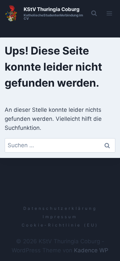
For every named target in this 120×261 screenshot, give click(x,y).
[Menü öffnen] (109, 13)
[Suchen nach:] (60, 145)
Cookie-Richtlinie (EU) (60, 225)
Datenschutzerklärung (60, 208)
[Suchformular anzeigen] (94, 13)
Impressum (60, 216)
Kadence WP (91, 250)
